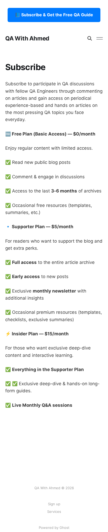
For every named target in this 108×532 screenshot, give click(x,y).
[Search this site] (90, 38)
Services (54, 511)
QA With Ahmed (27, 38)
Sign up (54, 504)
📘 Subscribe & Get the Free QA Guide (54, 14)
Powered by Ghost (54, 527)
